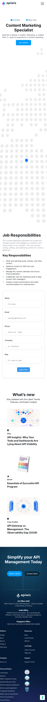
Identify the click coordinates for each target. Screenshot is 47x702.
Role (6, 354)
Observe (3, 644)
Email (7, 312)
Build (2, 638)
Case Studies (29, 638)
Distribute (3, 647)
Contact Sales (32, 574)
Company (9, 340)
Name (7, 298)
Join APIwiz (23, 43)
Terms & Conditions (7, 697)
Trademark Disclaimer (7, 691)
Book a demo (14, 574)
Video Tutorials (30, 650)
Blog (26, 635)
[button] (42, 3)
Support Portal (30, 662)
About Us (3, 662)
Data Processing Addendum (9, 685)
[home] (21, 3)
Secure (2, 641)
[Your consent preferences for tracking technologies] (42, 697)
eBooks (27, 641)
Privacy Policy (5, 700)
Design (2, 635)
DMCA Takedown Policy (8, 679)
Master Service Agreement (9, 694)
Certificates (4, 673)
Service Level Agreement (8, 688)
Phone (7, 326)
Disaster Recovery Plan (8, 682)
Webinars (28, 653)
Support (3, 676)
